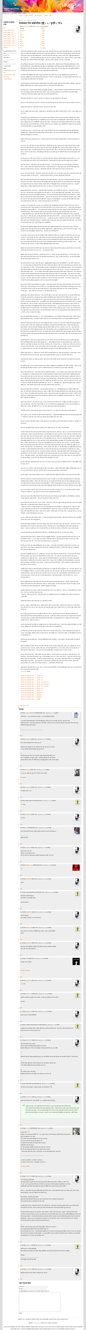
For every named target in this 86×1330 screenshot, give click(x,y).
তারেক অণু (27, 769)
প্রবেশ (51, 15)
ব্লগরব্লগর (22, 30)
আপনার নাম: (22, 1286)
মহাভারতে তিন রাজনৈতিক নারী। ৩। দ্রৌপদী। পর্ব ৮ (32, 675)
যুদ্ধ (21, 47)
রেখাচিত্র (43, 43)
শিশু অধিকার (43, 48)
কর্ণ (20, 33)
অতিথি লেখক (29, 927)
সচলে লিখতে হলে (38, 15)
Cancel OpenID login (9, 74)
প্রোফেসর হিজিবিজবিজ (30, 713)
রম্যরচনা (43, 41)
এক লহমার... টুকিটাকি (25, 1166)
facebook (23, 777)
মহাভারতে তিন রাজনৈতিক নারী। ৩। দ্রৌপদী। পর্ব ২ (32, 688)
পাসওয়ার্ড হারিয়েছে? (7, 79)
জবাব (21, 735)
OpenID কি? (6, 55)
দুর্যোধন (21, 41)
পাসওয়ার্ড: (6, 62)
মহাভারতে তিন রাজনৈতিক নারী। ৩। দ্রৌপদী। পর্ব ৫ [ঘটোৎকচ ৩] (35, 682)
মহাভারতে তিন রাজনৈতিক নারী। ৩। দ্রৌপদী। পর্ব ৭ (32, 677)
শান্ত (26, 827)
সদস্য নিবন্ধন (6, 77)
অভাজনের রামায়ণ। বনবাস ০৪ (9, 38)
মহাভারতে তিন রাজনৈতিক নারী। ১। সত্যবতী (30, 699)
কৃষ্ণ (21, 39)
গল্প (43, 20)
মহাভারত (22, 45)
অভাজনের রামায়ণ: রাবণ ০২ (9, 32)
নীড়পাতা (21, 15)
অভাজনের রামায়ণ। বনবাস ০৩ (9, 41)
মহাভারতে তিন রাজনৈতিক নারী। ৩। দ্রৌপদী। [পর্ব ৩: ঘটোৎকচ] (34, 686)
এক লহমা (28, 1128)
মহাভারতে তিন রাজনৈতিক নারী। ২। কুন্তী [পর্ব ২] (31, 695)
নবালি (4, 28)
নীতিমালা (31, 15)
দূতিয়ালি (21, 43)
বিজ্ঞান (43, 35)
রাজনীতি (43, 24)
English (26, 15)
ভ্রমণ (43, 22)
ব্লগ (25, 20)
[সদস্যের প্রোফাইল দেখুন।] (77, 32)
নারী (43, 46)
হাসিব (27, 958)
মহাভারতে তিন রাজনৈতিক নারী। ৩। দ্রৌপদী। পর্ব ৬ (32, 680)
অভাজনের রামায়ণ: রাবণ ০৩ (9, 30)
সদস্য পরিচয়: (6, 57)
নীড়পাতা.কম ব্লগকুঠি (25, 970)
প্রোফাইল (46, 15)
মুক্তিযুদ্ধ (43, 29)
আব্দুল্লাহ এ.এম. (29, 865)
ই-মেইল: (21, 1289)
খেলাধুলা (43, 31)
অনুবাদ (43, 33)
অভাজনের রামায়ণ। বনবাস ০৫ (9, 36)
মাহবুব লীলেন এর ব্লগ (31, 20)
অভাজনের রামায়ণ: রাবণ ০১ (9, 34)
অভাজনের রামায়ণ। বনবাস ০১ (9, 45)
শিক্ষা (43, 39)
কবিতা (43, 37)
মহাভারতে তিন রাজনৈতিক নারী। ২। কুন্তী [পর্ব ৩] (31, 692)
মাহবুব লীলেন (26, 26)
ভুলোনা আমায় (7, 66)
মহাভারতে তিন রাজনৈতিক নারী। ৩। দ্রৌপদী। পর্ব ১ (32, 690)
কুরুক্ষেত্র (22, 37)
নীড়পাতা (21, 20)
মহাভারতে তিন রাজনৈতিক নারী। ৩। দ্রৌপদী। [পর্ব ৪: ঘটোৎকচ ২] (35, 684)
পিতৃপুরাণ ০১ (6, 47)
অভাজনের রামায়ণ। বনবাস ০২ (9, 43)
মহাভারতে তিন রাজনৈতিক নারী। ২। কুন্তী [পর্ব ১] (31, 697)
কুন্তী (21, 35)
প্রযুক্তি (43, 26)
